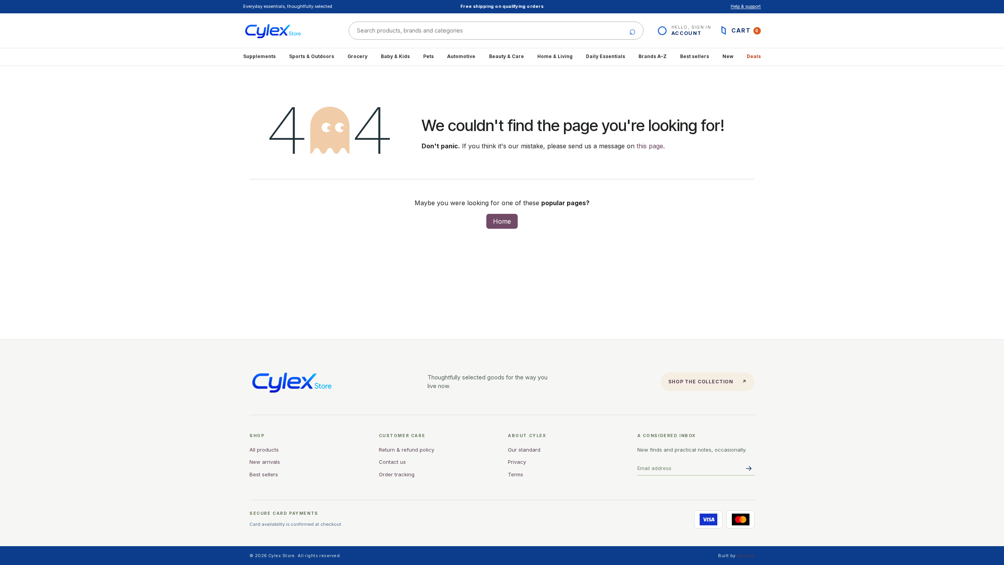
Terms (515, 474)
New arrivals (264, 462)
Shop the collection (707, 382)
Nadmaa (746, 555)
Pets (428, 56)
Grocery (357, 56)
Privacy (517, 462)
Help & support (746, 6)
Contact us (392, 462)
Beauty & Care (506, 56)
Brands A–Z (652, 56)
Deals (754, 56)
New (727, 56)
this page (650, 146)
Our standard (524, 450)
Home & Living (555, 56)
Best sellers (694, 56)
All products (264, 450)
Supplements (259, 56)
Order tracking (397, 474)
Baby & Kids (395, 56)
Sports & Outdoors (311, 56)
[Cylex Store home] (287, 30)
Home (502, 221)
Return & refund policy (406, 450)
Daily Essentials (605, 56)
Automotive (461, 56)
